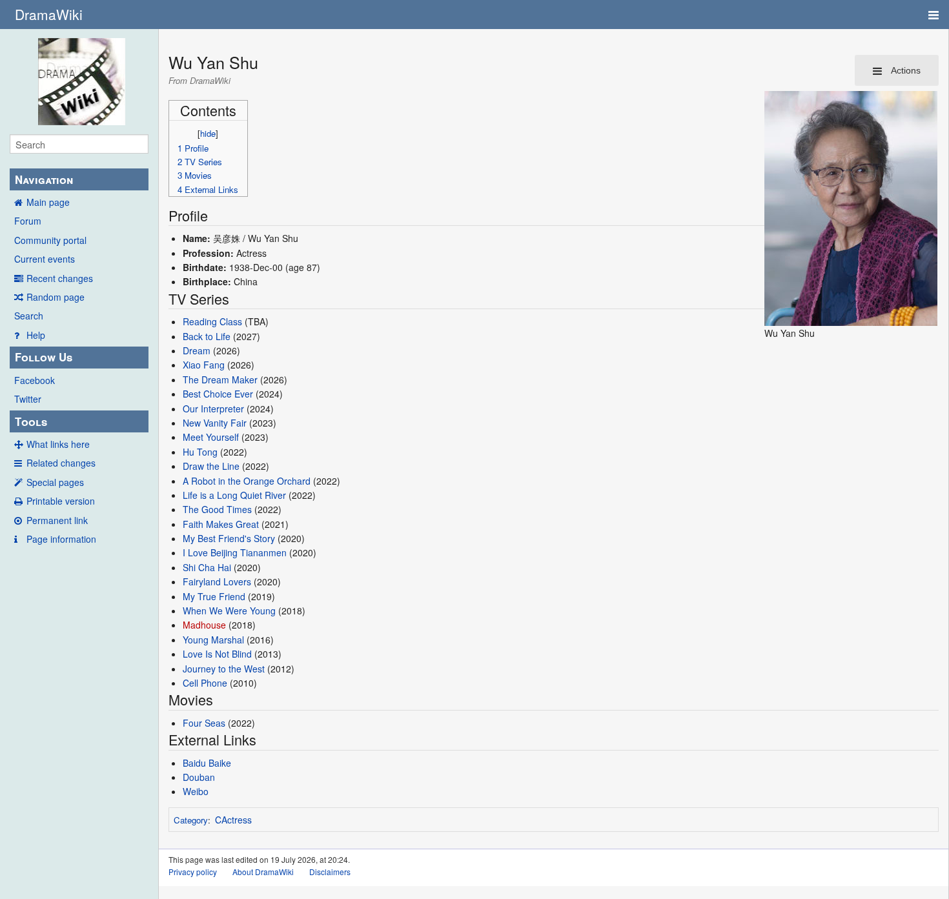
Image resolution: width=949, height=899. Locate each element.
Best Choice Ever (218, 393)
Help (35, 334)
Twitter (27, 398)
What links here (58, 444)
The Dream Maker (220, 379)
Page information (61, 538)
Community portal (50, 240)
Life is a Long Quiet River (234, 495)
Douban (199, 777)
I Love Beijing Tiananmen (235, 552)
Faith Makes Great (221, 524)
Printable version (60, 500)
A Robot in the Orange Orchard (247, 480)
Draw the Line (211, 466)
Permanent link (57, 520)
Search (28, 315)
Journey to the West (224, 668)
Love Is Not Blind (217, 653)
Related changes (61, 462)
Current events (44, 258)
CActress (233, 819)
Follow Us (43, 357)
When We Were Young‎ (229, 610)
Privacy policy (192, 871)
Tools (31, 421)
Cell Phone (205, 682)
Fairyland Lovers (217, 581)
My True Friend (214, 596)
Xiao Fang (204, 364)
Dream (196, 350)
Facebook (34, 380)
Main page (48, 202)
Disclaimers (330, 871)
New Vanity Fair (215, 422)
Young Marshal (213, 639)
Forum (27, 220)
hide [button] (208, 133)
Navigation (44, 179)
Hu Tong (200, 451)
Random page (55, 296)
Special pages (55, 482)
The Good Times (217, 509)
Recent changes (59, 278)
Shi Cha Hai (207, 567)
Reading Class (212, 321)
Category (191, 820)
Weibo (196, 791)
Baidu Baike (207, 762)
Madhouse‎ (204, 624)
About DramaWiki (263, 871)
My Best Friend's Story (229, 538)
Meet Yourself (211, 436)
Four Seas (204, 722)
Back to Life (206, 336)
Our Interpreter (213, 408)
